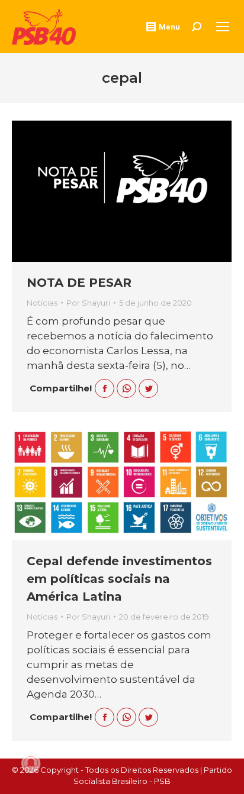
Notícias (42, 302)
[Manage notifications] (30, 763)
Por (88, 302)
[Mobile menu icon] (222, 26)
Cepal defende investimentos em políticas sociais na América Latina (119, 579)
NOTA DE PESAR (79, 283)
